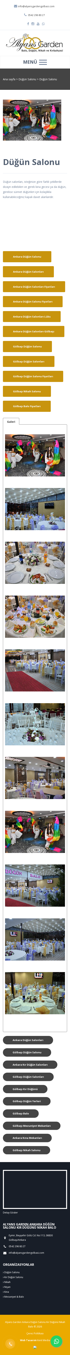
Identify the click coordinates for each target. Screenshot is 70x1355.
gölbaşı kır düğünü (25, 1089)
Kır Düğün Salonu (13, 1277)
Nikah (7, 1282)
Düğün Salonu (27, 79)
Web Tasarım (28, 1340)
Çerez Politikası (35, 1333)
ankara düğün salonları (28, 1040)
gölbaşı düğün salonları (28, 1076)
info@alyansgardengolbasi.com (36, 6)
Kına (6, 1291)
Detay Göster (10, 1212)
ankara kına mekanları (27, 1138)
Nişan (7, 1287)
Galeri (11, 422)
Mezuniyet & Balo (14, 1296)
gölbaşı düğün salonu (27, 1052)
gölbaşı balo (21, 1113)
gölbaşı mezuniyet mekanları (32, 1126)
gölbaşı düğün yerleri (27, 1101)
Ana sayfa (9, 79)
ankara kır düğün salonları (30, 1064)
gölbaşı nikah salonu (26, 1150)
